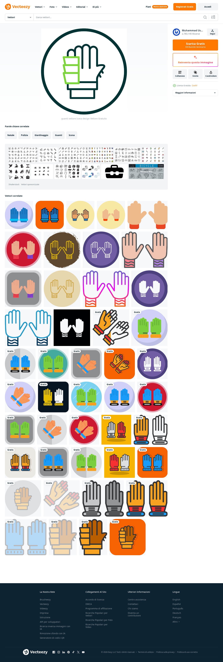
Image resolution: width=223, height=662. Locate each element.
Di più (96, 6)
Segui (212, 33)
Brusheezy (45, 599)
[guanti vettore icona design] (19, 215)
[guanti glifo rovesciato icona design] (72, 327)
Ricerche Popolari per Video (97, 626)
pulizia (24, 135)
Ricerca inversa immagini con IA (55, 627)
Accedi (207, 6)
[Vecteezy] (17, 7)
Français (177, 617)
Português (178, 608)
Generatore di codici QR (52, 637)
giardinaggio (41, 135)
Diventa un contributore (134, 614)
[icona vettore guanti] (80, 215)
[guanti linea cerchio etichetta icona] (62, 250)
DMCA (89, 604)
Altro (175, 622)
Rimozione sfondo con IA (52, 633)
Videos (65, 6)
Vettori (38, 6)
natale (10, 135)
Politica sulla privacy (165, 652)
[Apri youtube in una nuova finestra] (83, 652)
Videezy (44, 608)
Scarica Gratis (195, 45)
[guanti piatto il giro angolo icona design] (23, 288)
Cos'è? (194, 85)
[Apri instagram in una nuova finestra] (58, 652)
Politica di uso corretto (187, 652)
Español (177, 604)
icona (72, 135)
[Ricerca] (205, 17)
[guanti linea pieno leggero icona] (145, 250)
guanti (58, 135)
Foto (52, 6)
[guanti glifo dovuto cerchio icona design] (150, 288)
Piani (148, 6)
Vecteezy (44, 604)
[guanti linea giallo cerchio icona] (62, 288)
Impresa (44, 612)
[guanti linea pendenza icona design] (106, 288)
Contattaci (133, 604)
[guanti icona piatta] (148, 215)
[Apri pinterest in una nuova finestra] (68, 652)
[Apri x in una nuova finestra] (78, 652)
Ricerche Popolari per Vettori (97, 614)
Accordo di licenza (95, 599)
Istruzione (45, 617)
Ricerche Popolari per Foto (99, 620)
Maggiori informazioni (185, 92)
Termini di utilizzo (146, 652)
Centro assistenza (137, 599)
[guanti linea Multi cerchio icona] (101, 250)
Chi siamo (133, 608)
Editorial (80, 6)
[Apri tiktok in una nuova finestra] (73, 652)
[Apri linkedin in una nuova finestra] (63, 652)
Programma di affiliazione (99, 608)
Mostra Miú (146, 171)
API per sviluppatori (50, 621)
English (176, 599)
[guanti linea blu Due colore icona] (28, 327)
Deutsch (177, 612)
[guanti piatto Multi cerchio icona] (23, 250)
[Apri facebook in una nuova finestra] (54, 652)
